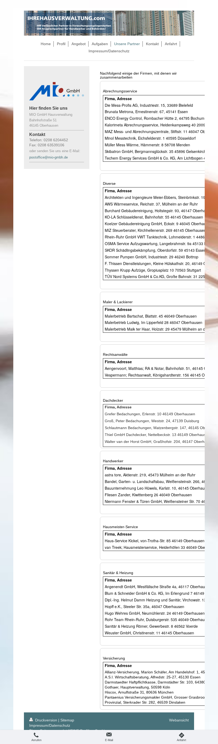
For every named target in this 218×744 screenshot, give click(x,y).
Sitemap (67, 720)
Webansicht (179, 720)
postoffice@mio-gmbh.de (49, 157)
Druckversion (46, 720)
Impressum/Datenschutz (49, 725)
